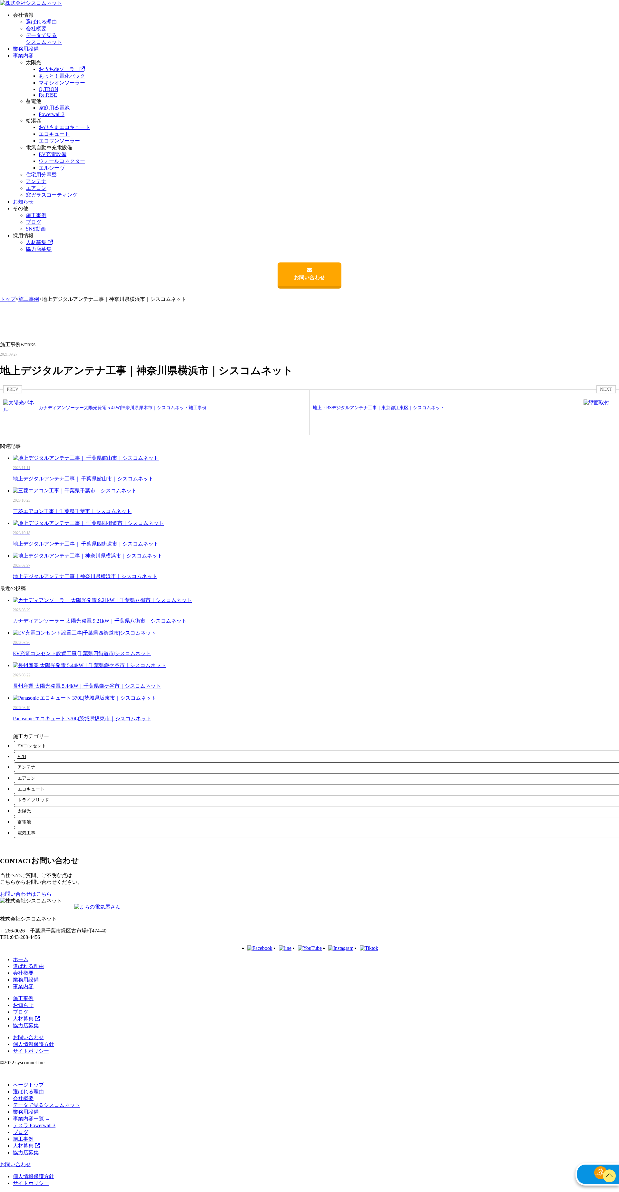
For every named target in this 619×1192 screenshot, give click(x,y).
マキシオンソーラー (62, 82)
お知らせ (23, 201)
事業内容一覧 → (31, 1118)
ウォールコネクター (62, 161)
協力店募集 (39, 249)
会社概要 (36, 28)
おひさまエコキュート (64, 127)
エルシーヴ (51, 168)
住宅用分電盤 (41, 174)
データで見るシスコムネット (46, 1105)
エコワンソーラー (59, 140)
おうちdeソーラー (59, 69)
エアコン (36, 188)
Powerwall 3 (51, 114)
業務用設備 (26, 49)
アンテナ (36, 181)
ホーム (20, 959)
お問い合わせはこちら (26, 894)
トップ (7, 299)
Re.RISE (48, 95)
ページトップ (28, 1085)
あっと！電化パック (62, 76)
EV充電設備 (52, 154)
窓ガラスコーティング (51, 195)
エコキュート (54, 134)
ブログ (33, 222)
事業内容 (23, 55)
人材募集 (37, 242)
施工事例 (36, 215)
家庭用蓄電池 (54, 108)
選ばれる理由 (41, 22)
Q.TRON (48, 89)
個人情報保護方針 (33, 1044)
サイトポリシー (31, 1051)
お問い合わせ (309, 277)
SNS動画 (36, 229)
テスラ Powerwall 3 (34, 1125)
